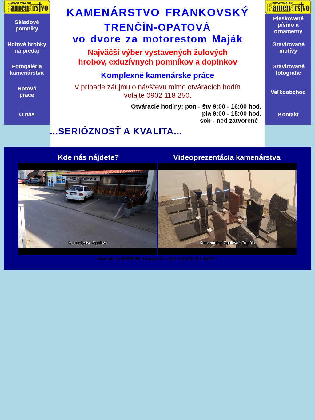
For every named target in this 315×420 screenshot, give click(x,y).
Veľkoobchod (288, 92)
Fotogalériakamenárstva (27, 69)
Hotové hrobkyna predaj (26, 47)
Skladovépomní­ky (27, 25)
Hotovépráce (27, 91)
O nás (26, 114)
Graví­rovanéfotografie (288, 69)
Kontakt (288, 114)
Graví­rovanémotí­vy (288, 47)
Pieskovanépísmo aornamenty (288, 24)
